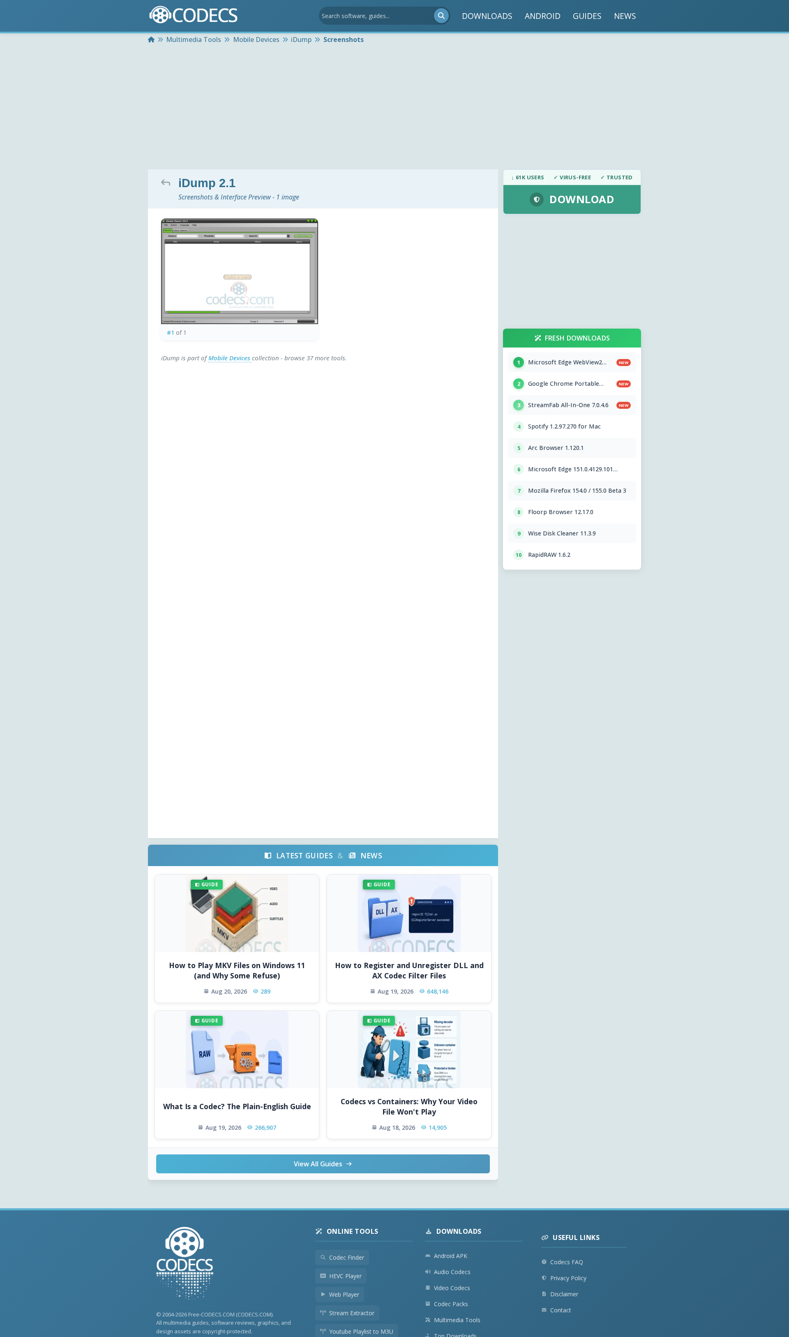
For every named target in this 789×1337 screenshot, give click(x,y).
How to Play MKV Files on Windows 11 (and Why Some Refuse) (237, 970)
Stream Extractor (351, 1313)
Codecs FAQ (566, 1262)
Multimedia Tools (457, 1320)
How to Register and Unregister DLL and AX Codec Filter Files (409, 970)
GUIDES (587, 15)
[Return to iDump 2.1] (167, 182)
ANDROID (543, 15)
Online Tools (352, 1231)
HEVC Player (345, 1276)
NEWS (625, 15)
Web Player (344, 1294)
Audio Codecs (452, 1272)
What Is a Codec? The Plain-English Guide (237, 1106)
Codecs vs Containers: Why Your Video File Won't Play (409, 1106)
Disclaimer (564, 1294)
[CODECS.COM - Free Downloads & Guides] (185, 1264)
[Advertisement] (394, 107)
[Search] (441, 15)
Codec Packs (451, 1304)
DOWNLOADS (487, 15)
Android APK (450, 1256)
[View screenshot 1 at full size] (239, 271)
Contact (560, 1310)
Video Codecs (452, 1288)
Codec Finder (346, 1257)
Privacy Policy (568, 1278)
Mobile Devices (230, 358)
